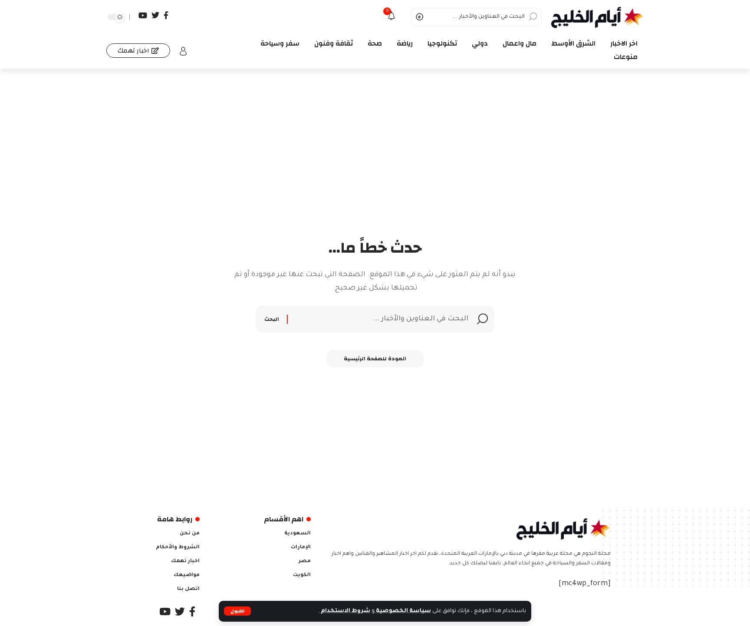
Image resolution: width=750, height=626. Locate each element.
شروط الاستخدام (344, 611)
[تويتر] (155, 15)
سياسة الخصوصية (403, 611)
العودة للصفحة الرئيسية (375, 358)
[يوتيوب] (142, 15)
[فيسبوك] (166, 15)
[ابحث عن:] (379, 319)
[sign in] (183, 51)
